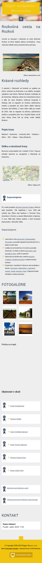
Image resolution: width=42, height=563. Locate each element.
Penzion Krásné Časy (18, 458)
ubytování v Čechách (12, 548)
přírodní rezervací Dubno (25, 207)
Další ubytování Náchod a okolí (17, 488)
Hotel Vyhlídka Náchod (19, 432)
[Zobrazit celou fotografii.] (9, 297)
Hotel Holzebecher (17, 406)
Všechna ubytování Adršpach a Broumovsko (22, 500)
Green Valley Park (17, 471)
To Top (21, 538)
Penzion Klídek (15, 419)
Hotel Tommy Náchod (18, 445)
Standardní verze (23, 555)
